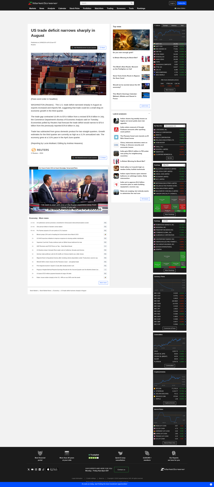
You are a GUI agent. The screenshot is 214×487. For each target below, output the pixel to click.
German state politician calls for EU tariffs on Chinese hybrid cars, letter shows (60, 254)
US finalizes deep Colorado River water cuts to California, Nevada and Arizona (60, 250)
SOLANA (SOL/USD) (162, 393)
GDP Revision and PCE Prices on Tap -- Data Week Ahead (54, 246)
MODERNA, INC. (161, 227)
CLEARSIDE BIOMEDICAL (164, 154)
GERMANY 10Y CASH (163, 431)
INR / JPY (157, 309)
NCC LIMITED (160, 179)
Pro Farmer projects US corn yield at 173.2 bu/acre (52, 230)
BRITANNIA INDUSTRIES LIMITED (166, 183)
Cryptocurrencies (159, 372)
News (41, 8)
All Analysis (145, 199)
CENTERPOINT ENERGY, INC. (165, 239)
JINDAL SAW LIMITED (163, 174)
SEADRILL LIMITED (162, 149)
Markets (32, 8)
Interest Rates (158, 409)
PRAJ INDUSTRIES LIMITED (164, 188)
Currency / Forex (159, 276)
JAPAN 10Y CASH (161, 433)
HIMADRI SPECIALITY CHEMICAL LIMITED (167, 193)
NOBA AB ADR (160, 142)
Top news (117, 27)
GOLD (156, 351)
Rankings (141, 8)
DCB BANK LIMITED (162, 176)
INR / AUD (157, 311)
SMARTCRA (160, 152)
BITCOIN (158, 388)
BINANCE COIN (161, 396)
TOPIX (158, 62)
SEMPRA (159, 249)
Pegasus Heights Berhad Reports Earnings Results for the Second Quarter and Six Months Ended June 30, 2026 (68, 269)
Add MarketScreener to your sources (85, 47)
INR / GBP (157, 321)
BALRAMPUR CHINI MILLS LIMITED (167, 191)
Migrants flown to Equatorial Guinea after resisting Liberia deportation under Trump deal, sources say (67, 258)
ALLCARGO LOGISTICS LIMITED (166, 169)
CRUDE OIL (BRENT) (160, 356)
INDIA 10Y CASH (161, 426)
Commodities (158, 334)
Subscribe (181, 3)
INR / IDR (157, 301)
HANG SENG (160, 59)
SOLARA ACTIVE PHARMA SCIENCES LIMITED (167, 186)
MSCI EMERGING (161, 72)
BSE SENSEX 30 (161, 49)
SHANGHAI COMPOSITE (163, 64)
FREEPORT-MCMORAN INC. (165, 230)
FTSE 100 (159, 67)
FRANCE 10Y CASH (162, 436)
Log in (172, 3)
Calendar (62, 8)
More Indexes (170, 90)
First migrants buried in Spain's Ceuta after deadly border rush (55, 266)
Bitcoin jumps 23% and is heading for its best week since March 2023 (57, 234)
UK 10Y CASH (160, 439)
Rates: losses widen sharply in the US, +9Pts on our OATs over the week (58, 277)
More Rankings (169, 214)
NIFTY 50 (159, 44)
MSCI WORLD (160, 75)
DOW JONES (160, 54)
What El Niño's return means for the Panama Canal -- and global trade (58, 262)
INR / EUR (157, 319)
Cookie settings (91, 478)
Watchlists (99, 8)
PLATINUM (157, 361)
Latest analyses (120, 114)
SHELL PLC (159, 147)
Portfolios (87, 8)
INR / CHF (157, 324)
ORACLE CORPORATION (164, 132)
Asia (182, 25)
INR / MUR (157, 316)
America (173, 25)
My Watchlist (158, 126)
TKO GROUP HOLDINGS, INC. (165, 244)
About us (101, 478)
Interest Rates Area (169, 443)
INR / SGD (157, 306)
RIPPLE (158, 399)
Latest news (144, 106)
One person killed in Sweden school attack (49, 226)
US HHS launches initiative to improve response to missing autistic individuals (60, 238)
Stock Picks (75, 8)
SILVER (156, 359)
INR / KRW (157, 303)
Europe (165, 25)
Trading (110, 8)
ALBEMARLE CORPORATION (165, 235)
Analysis (51, 8)
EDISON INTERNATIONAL (164, 247)
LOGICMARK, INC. (161, 129)
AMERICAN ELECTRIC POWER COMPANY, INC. (167, 242)
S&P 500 (158, 51)
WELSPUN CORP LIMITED (164, 171)
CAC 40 (158, 70)
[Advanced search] (131, 3)
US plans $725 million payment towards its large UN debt (54, 273)
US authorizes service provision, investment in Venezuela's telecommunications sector (63, 223)
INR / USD (157, 293)
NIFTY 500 (159, 46)
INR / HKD (157, 298)
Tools (131, 8)
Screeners (121, 8)
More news (103, 283)
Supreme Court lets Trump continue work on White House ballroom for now (59, 242)
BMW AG (158, 135)
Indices (157, 25)
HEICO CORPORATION (163, 137)
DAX (162, 83)
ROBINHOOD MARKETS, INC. (165, 225)
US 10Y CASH (160, 428)
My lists (170, 158)
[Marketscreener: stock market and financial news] (43, 3)
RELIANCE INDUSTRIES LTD (165, 140)
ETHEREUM (160, 391)
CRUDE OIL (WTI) (159, 354)
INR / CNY (157, 296)
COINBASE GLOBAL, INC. (164, 232)
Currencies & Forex (170, 328)
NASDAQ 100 (160, 57)
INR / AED (157, 314)
